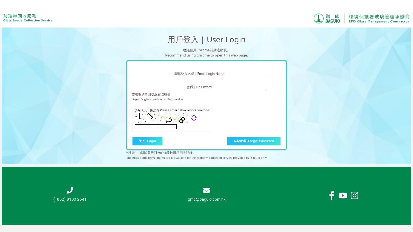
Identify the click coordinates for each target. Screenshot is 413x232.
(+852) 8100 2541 (70, 199)
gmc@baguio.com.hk (206, 199)
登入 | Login (147, 141)
